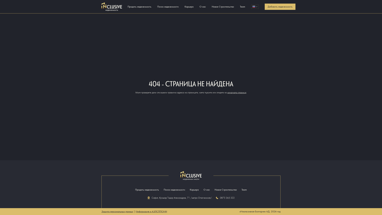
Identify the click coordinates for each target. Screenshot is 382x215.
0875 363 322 (227, 197)
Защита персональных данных (117, 211)
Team (242, 6)
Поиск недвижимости (168, 6)
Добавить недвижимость (280, 6)
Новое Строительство (223, 6)
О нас (203, 6)
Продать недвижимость (139, 6)
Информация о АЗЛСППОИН (151, 211)
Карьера (189, 6)
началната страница (236, 92)
